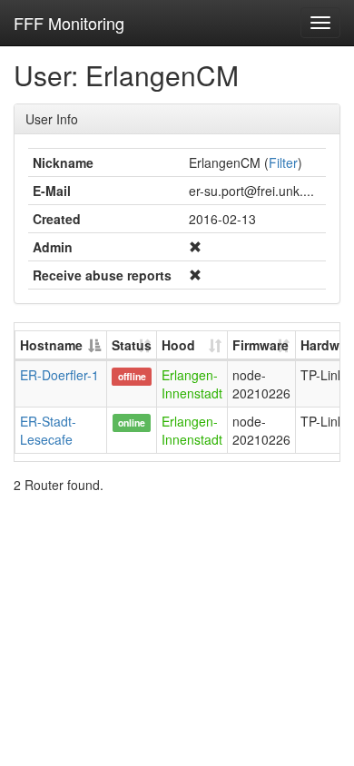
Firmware (260, 345)
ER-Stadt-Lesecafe (48, 430)
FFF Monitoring (69, 22)
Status (132, 345)
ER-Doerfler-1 (59, 375)
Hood (178, 345)
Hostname (51, 345)
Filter (283, 162)
